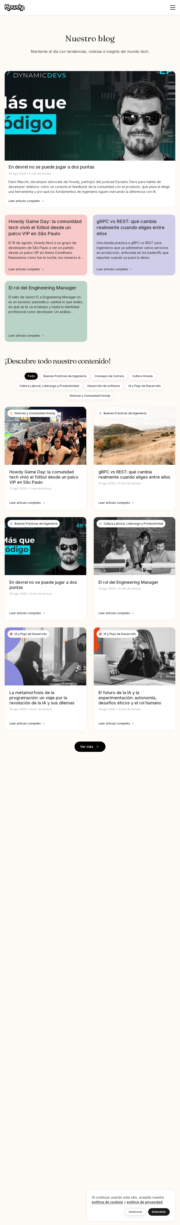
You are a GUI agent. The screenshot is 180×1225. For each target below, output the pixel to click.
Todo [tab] (31, 376)
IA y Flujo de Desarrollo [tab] (144, 386)
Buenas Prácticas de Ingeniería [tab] (64, 376)
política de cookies (107, 1202)
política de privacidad (144, 1202)
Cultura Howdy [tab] (142, 376)
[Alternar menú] (172, 7)
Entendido (159, 1212)
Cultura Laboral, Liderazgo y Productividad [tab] (49, 386)
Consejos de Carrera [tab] (109, 376)
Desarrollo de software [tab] (103, 386)
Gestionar (135, 1212)
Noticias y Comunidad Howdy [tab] (90, 395)
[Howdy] (15, 7)
